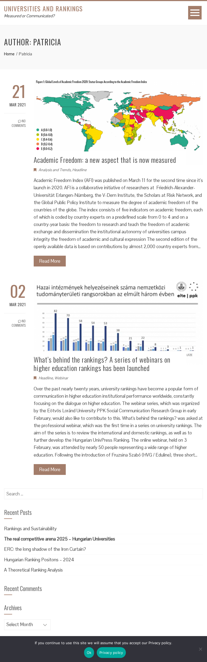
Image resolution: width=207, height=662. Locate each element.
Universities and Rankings (43, 8)
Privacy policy (111, 652)
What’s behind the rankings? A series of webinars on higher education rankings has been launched (102, 363)
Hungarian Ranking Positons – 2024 (39, 560)
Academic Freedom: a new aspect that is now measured (105, 159)
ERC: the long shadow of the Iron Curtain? (45, 549)
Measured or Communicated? (29, 15)
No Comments (19, 123)
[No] (200, 649)
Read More (49, 261)
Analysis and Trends (55, 169)
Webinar (61, 378)
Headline (79, 169)
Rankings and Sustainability (30, 529)
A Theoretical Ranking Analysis (33, 570)
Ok (89, 652)
